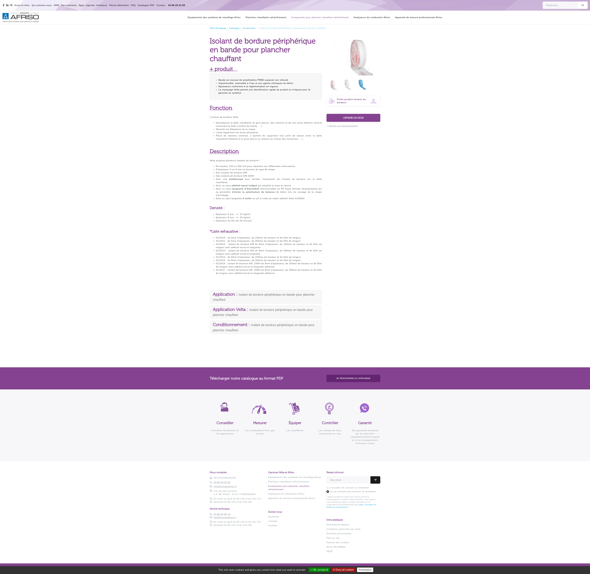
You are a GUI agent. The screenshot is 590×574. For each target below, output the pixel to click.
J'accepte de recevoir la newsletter (349, 487)
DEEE (329, 551)
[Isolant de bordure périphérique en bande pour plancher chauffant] (353, 74)
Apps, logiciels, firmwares (93, 5)
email (361, 505)
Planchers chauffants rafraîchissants (266, 17)
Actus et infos (22, 5)
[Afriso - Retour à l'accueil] (22, 14)
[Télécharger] (373, 101)
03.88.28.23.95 (176, 5)
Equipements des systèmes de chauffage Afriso (214, 17)
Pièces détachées (119, 5)
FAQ (133, 5)
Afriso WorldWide (336, 547)
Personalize (365, 569)
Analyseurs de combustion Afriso (372, 17)
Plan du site (333, 538)
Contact (161, 5)
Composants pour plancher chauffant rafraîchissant (320, 17)
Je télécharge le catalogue (353, 378)
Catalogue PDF (146, 5)
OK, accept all (320, 569)
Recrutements (69, 5)
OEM (56, 5)
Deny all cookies (344, 569)
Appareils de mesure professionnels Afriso (418, 17)
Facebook (273, 516)
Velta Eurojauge (218, 28)
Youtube (272, 525)
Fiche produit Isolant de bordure (351, 101)
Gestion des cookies (337, 542)
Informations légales (337, 524)
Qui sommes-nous (42, 5)
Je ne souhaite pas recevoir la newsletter (353, 491)
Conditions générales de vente (343, 529)
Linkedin (272, 521)
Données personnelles (338, 533)
